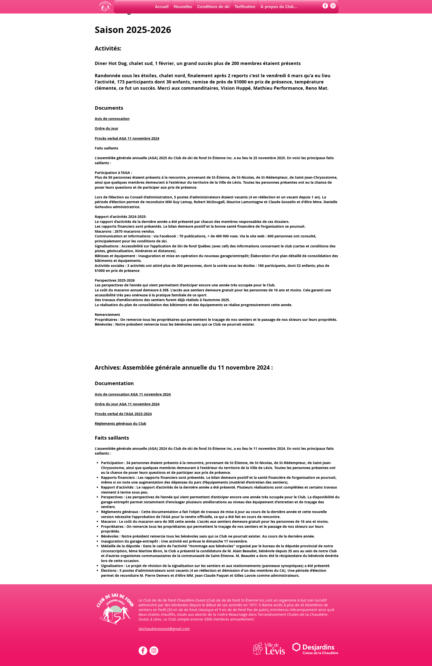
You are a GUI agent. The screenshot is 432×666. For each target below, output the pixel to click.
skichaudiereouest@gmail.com (164, 628)
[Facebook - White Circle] (325, 5)
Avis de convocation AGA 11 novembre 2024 (133, 394)
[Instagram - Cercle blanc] (333, 5)
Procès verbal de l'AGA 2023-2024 (123, 413)
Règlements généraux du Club (120, 423)
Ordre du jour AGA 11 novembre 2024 (127, 404)
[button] (279, 6)
